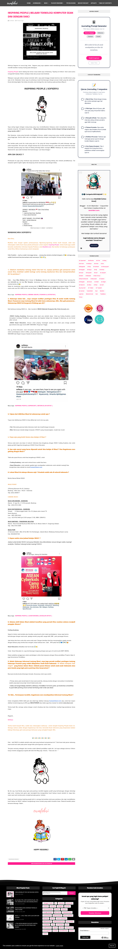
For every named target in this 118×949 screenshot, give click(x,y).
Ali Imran (89, 282)
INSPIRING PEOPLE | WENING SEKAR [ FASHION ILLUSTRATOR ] (35, 294)
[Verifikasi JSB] (88, 319)
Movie (52, 918)
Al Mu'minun (96, 276)
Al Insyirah (89, 272)
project (72, 930)
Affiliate (45, 906)
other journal (69, 927)
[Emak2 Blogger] (99, 319)
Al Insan (81, 272)
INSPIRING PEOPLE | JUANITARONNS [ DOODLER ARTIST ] (33, 615)
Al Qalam (101, 279)
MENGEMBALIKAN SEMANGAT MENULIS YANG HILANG (26, 908)
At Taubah (99, 288)
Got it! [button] (112, 945)
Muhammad (89, 294)
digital (55, 927)
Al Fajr (89, 266)
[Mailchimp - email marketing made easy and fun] (105, 939)
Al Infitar (101, 269)
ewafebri (11, 20)
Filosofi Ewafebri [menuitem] (57, 3)
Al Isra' (96, 272)
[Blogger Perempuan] (99, 308)
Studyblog (46, 924)
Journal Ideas (47, 915)
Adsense (61, 903)
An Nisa (89, 285)
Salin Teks (94, 63)
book (67, 924)
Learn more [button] (59, 945)
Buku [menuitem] (45, 3)
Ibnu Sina (57, 912)
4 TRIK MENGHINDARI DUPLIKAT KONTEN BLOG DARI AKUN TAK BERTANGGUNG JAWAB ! (26, 925)
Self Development (59, 921)
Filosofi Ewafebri (47, 909)
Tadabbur (103, 294)
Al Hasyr (89, 269)
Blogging (60, 906)
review (45, 933)
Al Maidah (88, 276)
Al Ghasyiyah (105, 266)
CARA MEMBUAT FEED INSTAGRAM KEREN (26, 892)
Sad (97, 294)
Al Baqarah (82, 266)
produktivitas (63, 930)
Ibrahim (102, 291)
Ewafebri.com (47, 247)
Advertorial (69, 903)
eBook (61, 927)
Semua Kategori (89, 33)
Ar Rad (95, 285)
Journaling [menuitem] (37, 3)
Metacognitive (68, 915)
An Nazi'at (82, 285)
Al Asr (102, 263)
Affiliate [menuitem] (94, 3)
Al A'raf (98, 260)
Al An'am (81, 263)
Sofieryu (10, 719)
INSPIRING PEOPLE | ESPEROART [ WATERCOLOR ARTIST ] (33, 405)
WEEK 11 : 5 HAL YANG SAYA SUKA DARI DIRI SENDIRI (27, 916)
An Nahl (96, 282)
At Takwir (90, 288)
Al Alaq (104, 260)
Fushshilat (90, 291)
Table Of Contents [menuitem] (105, 3)
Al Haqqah (82, 269)
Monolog (45, 918)
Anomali (52, 906)
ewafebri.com (93, 210)
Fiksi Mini (67, 906)
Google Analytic (47, 912)
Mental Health (57, 915)
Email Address (85, 930)
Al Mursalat (94, 279)
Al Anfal (96, 263)
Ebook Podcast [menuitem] (83, 3)
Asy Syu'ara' (82, 288)
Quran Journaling (61, 918)
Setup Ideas (69, 921)
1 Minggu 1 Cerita (48, 903)
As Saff (102, 285)
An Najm (103, 282)
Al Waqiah (82, 282)
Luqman (81, 294)
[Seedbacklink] (88, 308)
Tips (53, 924)
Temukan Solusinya (95, 913)
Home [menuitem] (29, 3)
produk (55, 930)
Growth (98, 36)
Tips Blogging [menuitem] (71, 3)
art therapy (60, 924)
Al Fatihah (96, 266)
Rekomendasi (47, 921)
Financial (64, 909)
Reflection (100, 33)
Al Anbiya (89, 263)
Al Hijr (95, 269)
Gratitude (90, 36)
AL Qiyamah (82, 260)
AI (55, 903)
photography (47, 930)
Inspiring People (13, 71)
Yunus (80, 297)
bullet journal (47, 927)
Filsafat (57, 909)
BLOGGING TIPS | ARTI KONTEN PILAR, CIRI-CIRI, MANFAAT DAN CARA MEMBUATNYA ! (26, 901)
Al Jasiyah (103, 272)
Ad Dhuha (91, 260)
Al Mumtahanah (83, 279)
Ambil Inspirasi (94, 58)
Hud (96, 291)
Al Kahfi (81, 276)
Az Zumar (81, 291)
